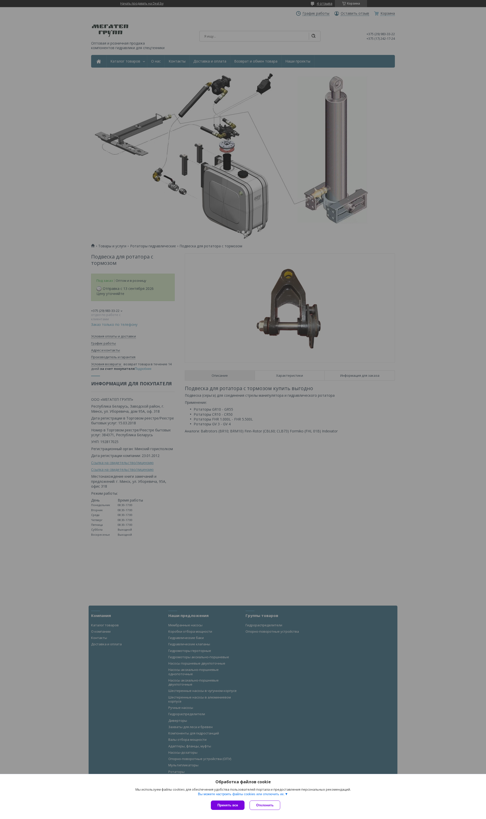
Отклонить (265, 805)
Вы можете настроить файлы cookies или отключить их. (241, 794)
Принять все (227, 805)
